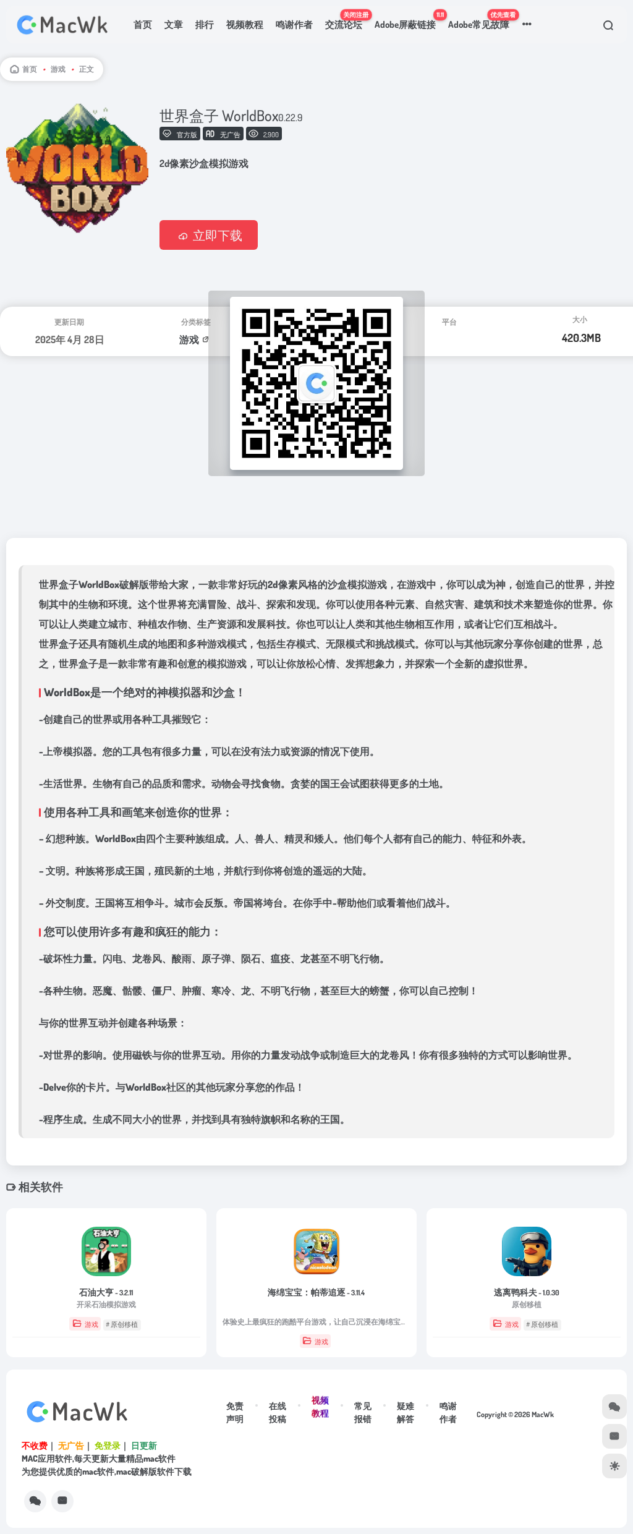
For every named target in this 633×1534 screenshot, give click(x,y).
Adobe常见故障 (482, 20)
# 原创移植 (122, 1324)
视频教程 (244, 24)
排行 (204, 24)
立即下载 (217, 235)
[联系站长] (62, 1501)
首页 (143, 24)
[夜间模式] (614, 1466)
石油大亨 (106, 1292)
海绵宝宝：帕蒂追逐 (316, 1292)
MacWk (543, 1414)
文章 (173, 24)
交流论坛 (346, 20)
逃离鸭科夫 (526, 1292)
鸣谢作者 (294, 24)
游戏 (58, 69)
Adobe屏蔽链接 (408, 20)
